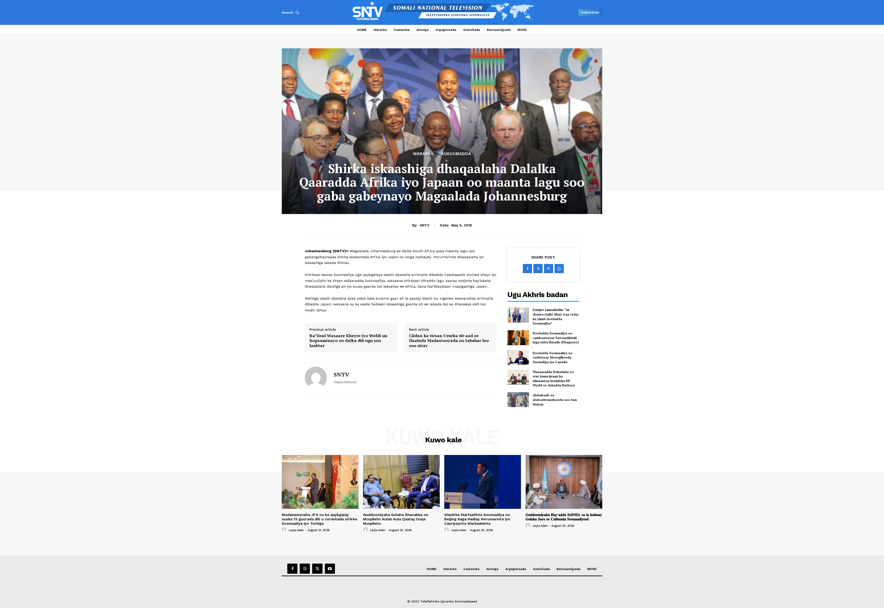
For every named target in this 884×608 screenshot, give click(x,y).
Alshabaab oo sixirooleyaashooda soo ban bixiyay (555, 399)
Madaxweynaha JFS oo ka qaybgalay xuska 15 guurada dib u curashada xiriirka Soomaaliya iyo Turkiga (319, 519)
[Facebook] (527, 268)
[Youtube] (330, 569)
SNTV (424, 225)
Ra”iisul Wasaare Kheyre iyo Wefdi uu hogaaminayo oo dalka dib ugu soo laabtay (348, 340)
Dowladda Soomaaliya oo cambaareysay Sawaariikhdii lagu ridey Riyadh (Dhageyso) (556, 337)
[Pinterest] (548, 268)
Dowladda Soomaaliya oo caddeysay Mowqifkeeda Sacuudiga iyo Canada (552, 357)
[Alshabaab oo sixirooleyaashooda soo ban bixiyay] (518, 399)
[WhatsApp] (559, 268)
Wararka (423, 154)
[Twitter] (538, 268)
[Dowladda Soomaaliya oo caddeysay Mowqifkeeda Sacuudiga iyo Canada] (518, 357)
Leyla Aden (296, 530)
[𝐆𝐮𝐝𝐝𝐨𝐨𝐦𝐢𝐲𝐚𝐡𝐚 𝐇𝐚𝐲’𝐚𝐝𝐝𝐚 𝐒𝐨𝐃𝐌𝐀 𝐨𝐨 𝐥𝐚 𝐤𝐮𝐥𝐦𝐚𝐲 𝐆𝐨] (564, 482)
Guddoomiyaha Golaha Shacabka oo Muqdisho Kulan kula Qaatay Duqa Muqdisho (395, 519)
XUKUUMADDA (456, 154)
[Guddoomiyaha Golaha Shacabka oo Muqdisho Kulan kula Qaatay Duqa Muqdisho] (401, 482)
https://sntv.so (345, 382)
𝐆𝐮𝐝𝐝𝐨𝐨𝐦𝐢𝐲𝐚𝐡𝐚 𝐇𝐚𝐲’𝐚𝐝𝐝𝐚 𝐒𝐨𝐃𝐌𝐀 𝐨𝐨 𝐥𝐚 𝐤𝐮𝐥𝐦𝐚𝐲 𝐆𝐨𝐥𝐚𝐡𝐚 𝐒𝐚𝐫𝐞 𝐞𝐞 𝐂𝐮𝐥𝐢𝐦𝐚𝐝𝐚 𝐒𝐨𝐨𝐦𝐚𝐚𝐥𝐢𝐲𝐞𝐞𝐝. (564, 516)
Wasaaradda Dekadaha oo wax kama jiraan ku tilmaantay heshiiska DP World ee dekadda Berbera (554, 379)
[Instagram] (305, 569)
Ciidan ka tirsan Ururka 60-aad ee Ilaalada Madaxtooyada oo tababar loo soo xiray (449, 340)
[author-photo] (285, 530)
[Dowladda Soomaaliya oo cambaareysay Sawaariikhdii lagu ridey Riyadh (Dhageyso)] (518, 337)
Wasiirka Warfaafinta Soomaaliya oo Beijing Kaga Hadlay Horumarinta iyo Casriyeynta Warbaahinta (477, 519)
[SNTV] (316, 378)
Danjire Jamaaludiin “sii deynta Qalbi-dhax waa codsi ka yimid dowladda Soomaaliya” (555, 316)
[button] (291, 12)
